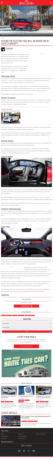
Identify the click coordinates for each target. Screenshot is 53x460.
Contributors (4, 436)
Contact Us (4, 438)
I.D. (11, 401)
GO (27, 331)
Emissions (21, 401)
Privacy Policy (22, 438)
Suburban (30, 421)
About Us (20, 434)
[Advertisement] (41, 63)
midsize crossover (39, 197)
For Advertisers (22, 436)
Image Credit (3, 34)
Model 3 (41, 213)
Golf (47, 401)
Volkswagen (31, 315)
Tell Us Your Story (26, 346)
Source (7, 34)
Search (51, 2)
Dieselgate (21, 400)
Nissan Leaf (7, 80)
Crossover (9, 315)
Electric (14, 315)
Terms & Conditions (41, 434)
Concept (3, 315)
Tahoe (35, 421)
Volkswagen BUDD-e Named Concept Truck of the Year (10, 111)
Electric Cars (21, 315)
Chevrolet (24, 421)
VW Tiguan (22, 189)
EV (26, 315)
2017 (37, 401)
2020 (3, 401)
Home (2, 434)
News (4, 38)
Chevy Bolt (14, 80)
